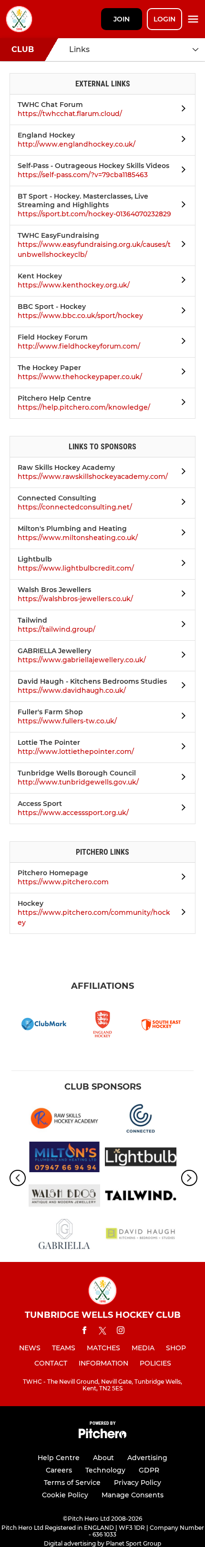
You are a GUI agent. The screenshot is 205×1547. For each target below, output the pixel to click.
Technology (105, 1470)
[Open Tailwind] (180, 625)
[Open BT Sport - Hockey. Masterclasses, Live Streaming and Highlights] (180, 206)
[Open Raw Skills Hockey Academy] (180, 472)
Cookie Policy (65, 1495)
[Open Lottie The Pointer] (180, 747)
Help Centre (59, 1457)
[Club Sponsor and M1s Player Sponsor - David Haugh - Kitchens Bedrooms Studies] (140, 1236)
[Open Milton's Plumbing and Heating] (180, 534)
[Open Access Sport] (180, 809)
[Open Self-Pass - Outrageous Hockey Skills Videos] (180, 171)
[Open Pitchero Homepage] (180, 878)
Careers (59, 1470)
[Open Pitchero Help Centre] (180, 403)
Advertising (147, 1457)
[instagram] (120, 1331)
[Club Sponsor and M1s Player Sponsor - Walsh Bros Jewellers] (64, 1197)
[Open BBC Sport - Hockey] (180, 312)
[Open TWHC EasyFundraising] (180, 245)
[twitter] (102, 1332)
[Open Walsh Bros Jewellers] (180, 595)
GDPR (149, 1470)
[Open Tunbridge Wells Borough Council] (180, 778)
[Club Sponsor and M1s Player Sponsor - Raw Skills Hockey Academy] (64, 1120)
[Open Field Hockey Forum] (180, 342)
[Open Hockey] (180, 913)
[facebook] (84, 1331)
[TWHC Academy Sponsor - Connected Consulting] (140, 1120)
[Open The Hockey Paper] (180, 373)
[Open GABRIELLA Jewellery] (180, 656)
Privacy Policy (137, 1482)
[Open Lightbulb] (180, 564)
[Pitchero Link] (102, 1436)
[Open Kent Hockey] (180, 281)
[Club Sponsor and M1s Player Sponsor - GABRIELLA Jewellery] (64, 1236)
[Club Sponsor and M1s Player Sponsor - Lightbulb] (140, 1159)
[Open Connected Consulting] (180, 503)
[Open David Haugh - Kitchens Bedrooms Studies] (180, 686)
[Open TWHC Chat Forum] (180, 110)
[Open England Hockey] (180, 140)
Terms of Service (72, 1482)
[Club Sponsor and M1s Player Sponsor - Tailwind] (140, 1197)
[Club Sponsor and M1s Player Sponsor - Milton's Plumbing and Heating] (64, 1159)
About (103, 1457)
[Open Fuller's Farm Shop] (180, 717)
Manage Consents (133, 1495)
